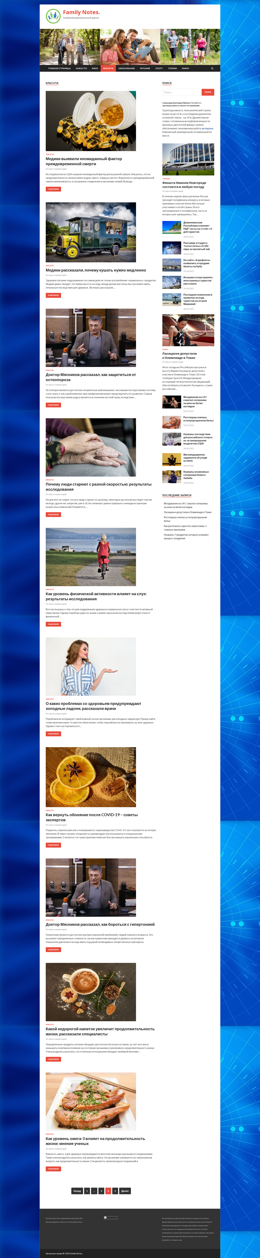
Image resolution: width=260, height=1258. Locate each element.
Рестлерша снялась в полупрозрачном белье (198, 419)
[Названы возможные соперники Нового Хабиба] (171, 482)
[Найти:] (188, 92)
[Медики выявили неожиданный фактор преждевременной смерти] (101, 122)
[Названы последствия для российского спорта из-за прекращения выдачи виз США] (171, 444)
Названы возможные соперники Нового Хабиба (196, 474)
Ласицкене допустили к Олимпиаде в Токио (188, 512)
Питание (145, 68)
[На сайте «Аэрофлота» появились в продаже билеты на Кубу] (171, 270)
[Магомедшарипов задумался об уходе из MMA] (171, 465)
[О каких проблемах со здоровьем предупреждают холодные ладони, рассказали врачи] (101, 667)
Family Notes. (81, 12)
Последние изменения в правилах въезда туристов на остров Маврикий (197, 299)
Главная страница (59, 68)
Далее (125, 1190)
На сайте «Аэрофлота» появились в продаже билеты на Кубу (196, 263)
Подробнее (53, 189)
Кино (95, 68)
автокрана (207, 128)
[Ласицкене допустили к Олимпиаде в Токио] (188, 346)
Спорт (159, 68)
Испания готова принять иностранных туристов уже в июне (198, 280)
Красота (108, 68)
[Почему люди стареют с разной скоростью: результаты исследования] (101, 448)
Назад (77, 1190)
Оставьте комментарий (56, 169)
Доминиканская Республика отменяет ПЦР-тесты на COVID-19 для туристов (197, 227)
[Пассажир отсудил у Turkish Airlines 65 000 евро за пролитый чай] (171, 253)
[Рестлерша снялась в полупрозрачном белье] (171, 427)
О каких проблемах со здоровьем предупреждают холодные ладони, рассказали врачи (93, 706)
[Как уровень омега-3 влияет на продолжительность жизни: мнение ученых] (101, 1102)
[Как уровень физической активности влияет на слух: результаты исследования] (101, 558)
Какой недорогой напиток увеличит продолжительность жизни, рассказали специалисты (100, 1031)
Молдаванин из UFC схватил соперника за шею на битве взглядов (195, 402)
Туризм (172, 68)
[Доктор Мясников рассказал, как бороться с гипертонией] (101, 888)
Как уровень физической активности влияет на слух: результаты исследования (96, 596)
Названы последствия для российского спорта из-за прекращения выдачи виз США (197, 439)
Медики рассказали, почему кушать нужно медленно (96, 270)
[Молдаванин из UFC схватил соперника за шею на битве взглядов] (171, 407)
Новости (81, 68)
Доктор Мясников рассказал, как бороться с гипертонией (100, 924)
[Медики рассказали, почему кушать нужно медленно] (101, 233)
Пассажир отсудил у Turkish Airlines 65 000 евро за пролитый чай (196, 246)
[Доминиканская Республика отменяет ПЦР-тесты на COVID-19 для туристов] (171, 233)
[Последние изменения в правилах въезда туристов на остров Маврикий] (171, 305)
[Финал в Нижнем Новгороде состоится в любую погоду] (188, 176)
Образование (126, 68)
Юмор (185, 68)
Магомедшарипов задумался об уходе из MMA (195, 457)
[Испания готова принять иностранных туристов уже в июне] (171, 287)
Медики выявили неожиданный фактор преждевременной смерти (84, 161)
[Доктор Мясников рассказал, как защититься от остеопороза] (101, 339)
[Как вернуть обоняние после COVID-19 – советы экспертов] (101, 778)
